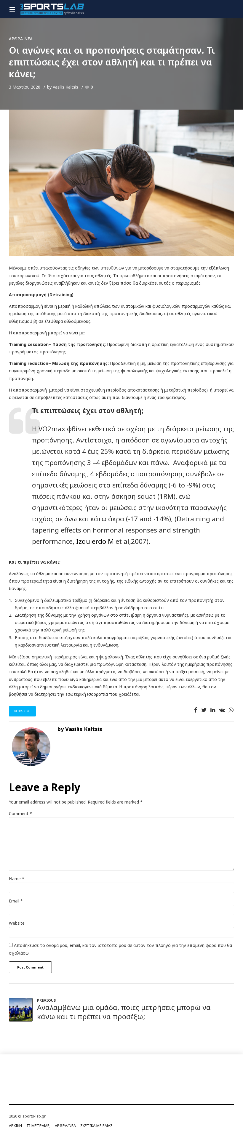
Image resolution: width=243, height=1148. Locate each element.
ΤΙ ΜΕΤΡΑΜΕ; (38, 1125)
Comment (20, 813)
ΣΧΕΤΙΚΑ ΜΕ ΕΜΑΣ (96, 1125)
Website (17, 923)
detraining (22, 711)
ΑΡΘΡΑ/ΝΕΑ (65, 1125)
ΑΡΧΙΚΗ (15, 1125)
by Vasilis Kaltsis (62, 87)
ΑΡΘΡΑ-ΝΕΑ (21, 38)
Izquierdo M (95, 541)
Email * (16, 901)
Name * (16, 878)
